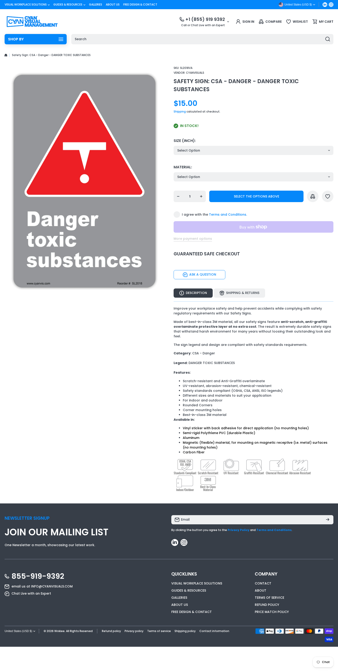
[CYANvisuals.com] (32, 21)
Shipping (180, 111)
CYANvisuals (195, 73)
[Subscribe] (327, 519)
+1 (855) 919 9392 (205, 19)
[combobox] (202, 39)
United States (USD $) (18, 631)
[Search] (327, 39)
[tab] (239, 293)
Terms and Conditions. (228, 214)
